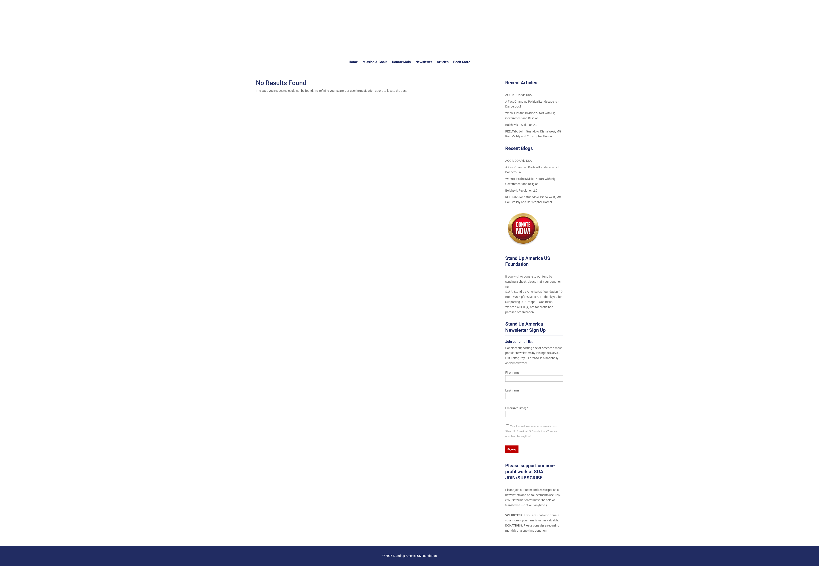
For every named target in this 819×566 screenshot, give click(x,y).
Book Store (461, 62)
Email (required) (516, 408)
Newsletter (423, 62)
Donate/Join (401, 62)
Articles (443, 62)
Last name (512, 390)
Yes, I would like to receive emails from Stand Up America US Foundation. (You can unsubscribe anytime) (531, 431)
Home (353, 62)
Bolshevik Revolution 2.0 (521, 125)
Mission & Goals (375, 62)
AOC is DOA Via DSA (518, 95)
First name (512, 372)
